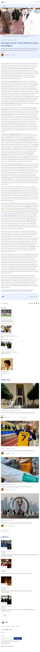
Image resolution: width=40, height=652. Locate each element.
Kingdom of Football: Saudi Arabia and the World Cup (9, 352)
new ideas (28, 254)
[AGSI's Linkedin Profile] (7, 629)
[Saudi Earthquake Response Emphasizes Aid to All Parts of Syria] (20, 469)
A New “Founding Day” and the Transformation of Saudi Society (16, 573)
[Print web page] (38, 303)
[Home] (20, 622)
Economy (2, 448)
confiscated (32, 246)
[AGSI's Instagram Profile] (9, 629)
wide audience (22, 139)
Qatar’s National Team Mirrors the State (9, 336)
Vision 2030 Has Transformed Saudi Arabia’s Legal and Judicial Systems (18, 412)
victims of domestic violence (20, 68)
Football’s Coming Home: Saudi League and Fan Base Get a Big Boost (17, 450)
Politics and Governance (5, 410)
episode (16, 147)
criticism (10, 135)
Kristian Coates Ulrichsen (5, 323)
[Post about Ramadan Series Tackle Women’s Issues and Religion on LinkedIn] (30, 303)
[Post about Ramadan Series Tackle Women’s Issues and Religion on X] (32, 303)
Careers (12, 626)
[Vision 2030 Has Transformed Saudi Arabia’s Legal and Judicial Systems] (20, 395)
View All (5, 530)
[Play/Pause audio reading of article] (3, 296)
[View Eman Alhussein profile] (2, 55)
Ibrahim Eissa (28, 96)
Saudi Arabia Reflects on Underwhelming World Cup (7, 320)
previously (23, 100)
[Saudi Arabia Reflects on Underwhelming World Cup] (6, 312)
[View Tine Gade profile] (21, 417)
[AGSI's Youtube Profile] (5, 629)
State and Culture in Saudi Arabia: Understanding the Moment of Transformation (16, 591)
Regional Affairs (8, 484)
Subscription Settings (5, 643)
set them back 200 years (6, 114)
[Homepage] (3, 2)
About (2, 626)
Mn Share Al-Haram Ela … (15, 134)
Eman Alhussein (7, 54)
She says (24, 93)
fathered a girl (30, 220)
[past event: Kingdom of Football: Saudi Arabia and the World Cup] (6, 344)
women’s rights (13, 190)
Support (7, 626)
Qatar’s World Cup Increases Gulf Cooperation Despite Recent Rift (17, 523)
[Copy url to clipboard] (28, 303)
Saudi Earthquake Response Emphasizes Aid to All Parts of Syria (16, 486)
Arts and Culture (4, 40)
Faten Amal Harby (14, 81)
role (27, 267)
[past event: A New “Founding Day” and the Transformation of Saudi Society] (6, 563)
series (19, 256)
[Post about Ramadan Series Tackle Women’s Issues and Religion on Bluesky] (36, 303)
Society (2, 317)
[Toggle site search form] (35, 1)
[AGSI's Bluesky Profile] (11, 629)
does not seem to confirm (10, 215)
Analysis (4, 5)
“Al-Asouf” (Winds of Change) (15, 164)
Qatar (6, 333)
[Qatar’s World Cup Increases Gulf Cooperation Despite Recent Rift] (20, 506)
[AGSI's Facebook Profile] (3, 629)
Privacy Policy (3, 632)
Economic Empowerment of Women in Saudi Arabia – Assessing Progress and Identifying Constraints (19, 555)
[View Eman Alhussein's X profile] (1, 375)
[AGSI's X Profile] (2, 629)
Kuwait (9, 40)
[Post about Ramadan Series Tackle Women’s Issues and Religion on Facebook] (34, 303)
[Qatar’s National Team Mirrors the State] (6, 328)
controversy (21, 167)
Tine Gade (24, 417)
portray (30, 175)
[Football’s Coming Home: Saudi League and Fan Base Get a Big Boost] (20, 433)
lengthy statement (10, 103)
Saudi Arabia (7, 317)
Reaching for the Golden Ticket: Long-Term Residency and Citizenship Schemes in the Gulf (18, 610)
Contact (17, 626)
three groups (28, 206)
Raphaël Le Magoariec (5, 339)
